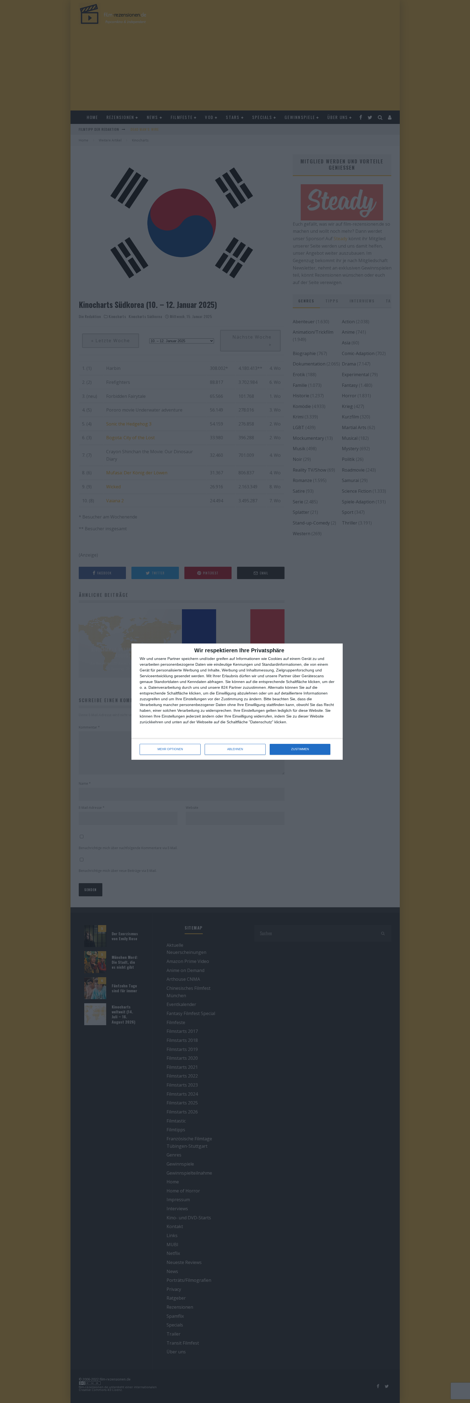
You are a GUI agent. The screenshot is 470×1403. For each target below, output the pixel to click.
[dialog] (237, 702)
